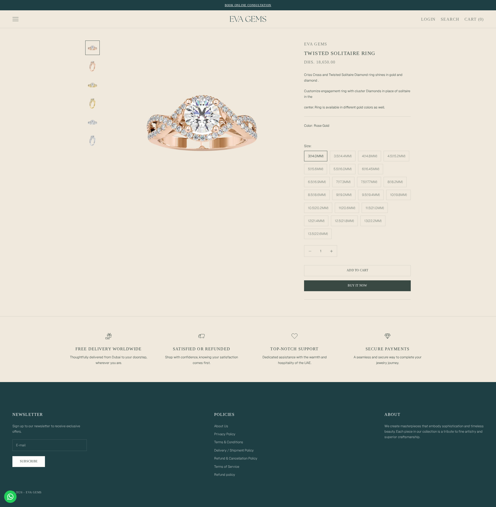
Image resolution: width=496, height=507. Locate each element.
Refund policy (224, 474)
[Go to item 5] (92, 122)
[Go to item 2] (92, 66)
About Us (221, 426)
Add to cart (357, 270)
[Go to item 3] (92, 85)
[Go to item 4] (92, 103)
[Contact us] (10, 496)
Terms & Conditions (228, 442)
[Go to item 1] (92, 48)
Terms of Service (226, 466)
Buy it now (357, 285)
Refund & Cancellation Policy (235, 458)
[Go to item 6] (92, 140)
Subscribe (28, 461)
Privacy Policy (224, 434)
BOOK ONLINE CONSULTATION (248, 5)
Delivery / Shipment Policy (234, 450)
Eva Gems (315, 44)
